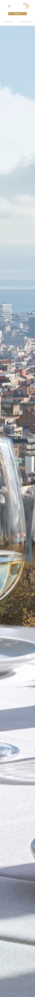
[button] (9, 6)
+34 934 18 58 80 (9, 21)
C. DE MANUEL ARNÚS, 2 (26, 21)
